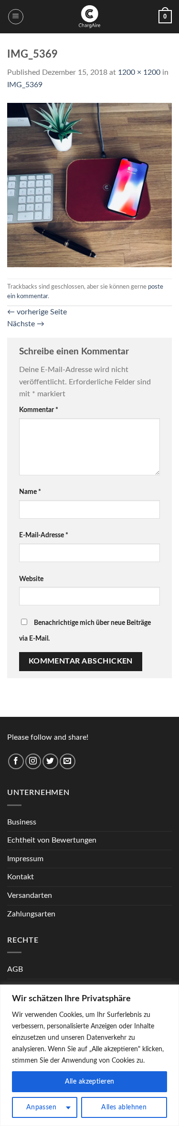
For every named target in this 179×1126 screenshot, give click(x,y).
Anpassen (41, 1107)
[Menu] (15, 16)
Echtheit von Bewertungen (51, 840)
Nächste (25, 324)
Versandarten (29, 895)
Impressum (25, 859)
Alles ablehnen (124, 1107)
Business (21, 822)
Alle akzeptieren (90, 1081)
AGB (15, 969)
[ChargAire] (90, 16)
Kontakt (20, 877)
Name (30, 491)
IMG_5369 (24, 85)
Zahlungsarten (31, 914)
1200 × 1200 (139, 72)
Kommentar (38, 409)
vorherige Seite (37, 312)
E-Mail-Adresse (43, 535)
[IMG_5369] (89, 184)
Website (31, 579)
